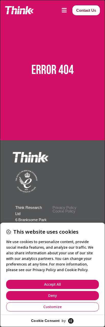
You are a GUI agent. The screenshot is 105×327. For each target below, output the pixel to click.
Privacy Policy (64, 207)
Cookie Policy (63, 211)
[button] (64, 10)
